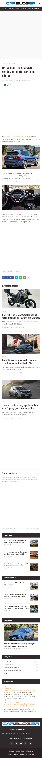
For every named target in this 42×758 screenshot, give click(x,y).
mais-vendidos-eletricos (21, 668)
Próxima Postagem (33, 528)
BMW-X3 (10, 271)
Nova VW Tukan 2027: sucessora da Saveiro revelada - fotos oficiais (15, 541)
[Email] (10, 85)
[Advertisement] (21, 35)
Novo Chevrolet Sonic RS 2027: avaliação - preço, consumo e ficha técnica (20, 645)
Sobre (16, 754)
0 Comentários (25, 81)
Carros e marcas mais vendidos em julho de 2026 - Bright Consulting (15, 595)
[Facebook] (5, 85)
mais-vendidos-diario (21, 665)
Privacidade (23, 754)
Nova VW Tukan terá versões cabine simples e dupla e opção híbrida (15, 553)
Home (4, 8)
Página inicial (6, 63)
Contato (31, 754)
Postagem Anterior (9, 528)
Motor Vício (7, 689)
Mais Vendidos (13, 8)
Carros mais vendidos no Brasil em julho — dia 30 (15, 584)
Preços (23, 8)
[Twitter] (8, 85)
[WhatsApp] (20, 277)
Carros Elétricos (34, 8)
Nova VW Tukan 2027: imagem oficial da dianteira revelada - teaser (16, 565)
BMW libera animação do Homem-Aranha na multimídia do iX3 (20, 362)
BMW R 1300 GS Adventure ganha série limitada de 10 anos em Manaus (21, 316)
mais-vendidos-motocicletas (21, 670)
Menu (2, 3)
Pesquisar (39, 3)
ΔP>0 (21, 673)
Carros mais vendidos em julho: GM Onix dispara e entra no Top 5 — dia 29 (16, 607)
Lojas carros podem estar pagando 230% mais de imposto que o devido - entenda (19, 705)
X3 (25, 176)
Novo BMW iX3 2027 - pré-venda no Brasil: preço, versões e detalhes (20, 407)
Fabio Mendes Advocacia (11, 702)
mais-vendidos (21, 662)
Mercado (18, 271)
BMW (13, 63)
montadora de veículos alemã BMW (16, 137)
